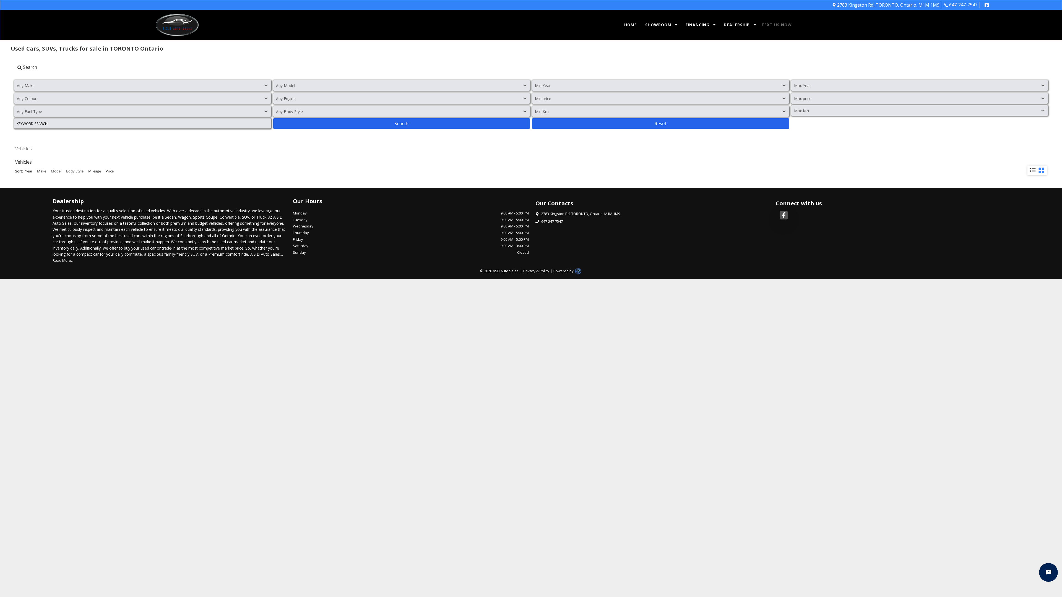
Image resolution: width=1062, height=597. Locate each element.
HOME (630, 24)
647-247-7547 (963, 5)
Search (401, 124)
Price (110, 171)
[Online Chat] (1048, 572)
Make (41, 171)
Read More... (63, 260)
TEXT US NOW (776, 24)
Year (28, 171)
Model (56, 171)
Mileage (94, 171)
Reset (660, 124)
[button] (660, 25)
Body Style (75, 171)
